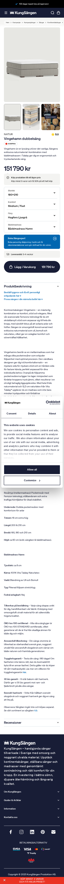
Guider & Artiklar (12, 800)
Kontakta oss (10, 817)
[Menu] (6, 13)
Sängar (41, 22)
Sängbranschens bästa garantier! (34, 3)
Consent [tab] (11, 413)
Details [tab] (32, 413)
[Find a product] (52, 12)
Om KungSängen (12, 791)
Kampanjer (17, 22)
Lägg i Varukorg (34, 267)
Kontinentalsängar (54, 22)
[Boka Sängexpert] (55, 239)
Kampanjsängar (30, 22)
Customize (30, 480)
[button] (4, 880)
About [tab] (52, 413)
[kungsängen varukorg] (58, 12)
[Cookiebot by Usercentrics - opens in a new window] (46, 403)
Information (10, 808)
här (35, 710)
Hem (7, 22)
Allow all (32, 469)
